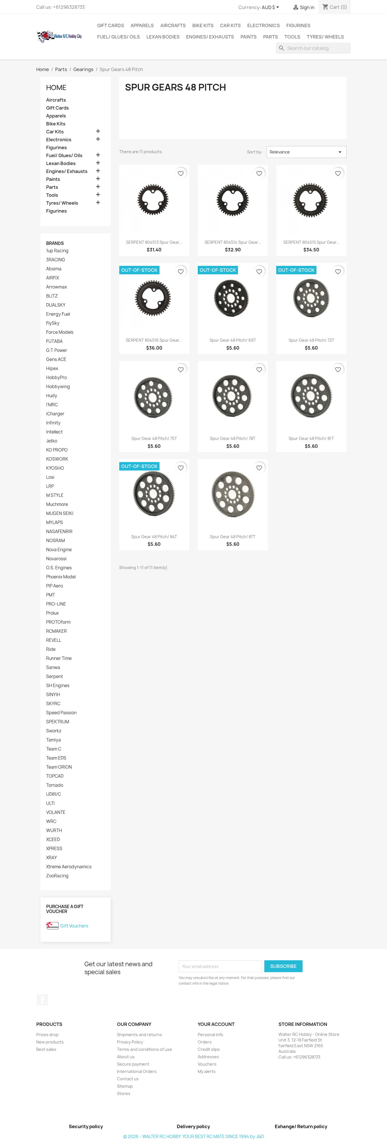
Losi (50, 477)
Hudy (51, 396)
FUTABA (54, 341)
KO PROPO (57, 450)
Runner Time (59, 658)
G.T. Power (56, 350)
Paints (249, 37)
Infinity (53, 423)
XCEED (53, 840)
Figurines (298, 25)
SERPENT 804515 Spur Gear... (311, 242)
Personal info (210, 1034)
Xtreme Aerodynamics (69, 867)
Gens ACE (56, 359)
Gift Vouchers (74, 926)
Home (56, 87)
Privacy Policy (130, 1042)
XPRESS (54, 849)
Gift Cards (110, 25)
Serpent (54, 676)
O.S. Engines (59, 568)
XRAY (51, 858)
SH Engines (57, 685)
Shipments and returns (139, 1034)
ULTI (50, 803)
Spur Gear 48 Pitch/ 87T (233, 536)
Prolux (52, 613)
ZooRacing (57, 876)
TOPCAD (54, 776)
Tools (292, 37)
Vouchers (207, 1064)
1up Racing (57, 251)
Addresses (208, 1056)
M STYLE (54, 495)
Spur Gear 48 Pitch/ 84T (154, 536)
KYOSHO (55, 468)
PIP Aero (54, 586)
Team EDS (56, 758)
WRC (51, 821)
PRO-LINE (56, 604)
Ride (51, 649)
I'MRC (52, 405)
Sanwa (53, 667)
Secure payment (133, 1064)
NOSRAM (55, 541)
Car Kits (230, 25)
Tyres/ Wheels (325, 37)
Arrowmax (56, 287)
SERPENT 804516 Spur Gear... (154, 340)
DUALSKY (55, 305)
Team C (53, 749)
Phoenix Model (61, 577)
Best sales (46, 1049)
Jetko (51, 441)
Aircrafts (173, 25)
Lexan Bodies (163, 37)
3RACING (55, 260)
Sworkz (53, 731)
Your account (216, 1024)
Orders (205, 1042)
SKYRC (53, 704)
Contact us (128, 1078)
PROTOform (58, 622)
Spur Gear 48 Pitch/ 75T (154, 438)
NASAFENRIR (59, 531)
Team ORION (59, 767)
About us (126, 1056)
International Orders (137, 1071)
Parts (270, 37)
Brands (55, 243)
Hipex (52, 368)
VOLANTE (55, 812)
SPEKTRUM (57, 722)
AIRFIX (52, 278)
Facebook (42, 1000)
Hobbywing (58, 387)
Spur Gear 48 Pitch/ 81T (311, 438)
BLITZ (52, 296)
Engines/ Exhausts (210, 37)
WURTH (54, 830)
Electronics (263, 25)
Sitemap (125, 1086)
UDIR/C (53, 794)
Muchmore (57, 504)
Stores (123, 1093)
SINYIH (53, 695)
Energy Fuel (58, 314)
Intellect (54, 432)
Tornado (54, 785)
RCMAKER (56, 631)
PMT (50, 595)
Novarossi (56, 559)
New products (50, 1042)
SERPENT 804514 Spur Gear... (233, 242)
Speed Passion (61, 713)
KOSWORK (57, 459)
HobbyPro (56, 377)
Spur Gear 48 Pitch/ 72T (311, 340)
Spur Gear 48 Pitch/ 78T (233, 438)
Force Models (59, 332)
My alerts (207, 1071)
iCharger (55, 414)
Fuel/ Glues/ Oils (118, 37)
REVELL (53, 640)
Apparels (142, 25)
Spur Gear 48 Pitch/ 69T (233, 340)
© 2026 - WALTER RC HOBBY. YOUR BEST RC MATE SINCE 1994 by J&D (193, 1136)
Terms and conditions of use (144, 1049)
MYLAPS (54, 522)
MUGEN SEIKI (59, 513)
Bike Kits (203, 25)
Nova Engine (59, 550)
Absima (53, 269)
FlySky (52, 323)
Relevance (306, 152)
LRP (50, 486)
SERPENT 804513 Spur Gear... (154, 242)
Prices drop (47, 1034)
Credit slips (209, 1049)
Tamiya (53, 740)
